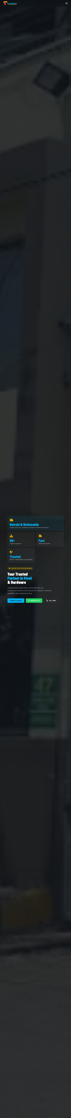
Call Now (52, 600)
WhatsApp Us (35, 600)
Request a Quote (16, 600)
